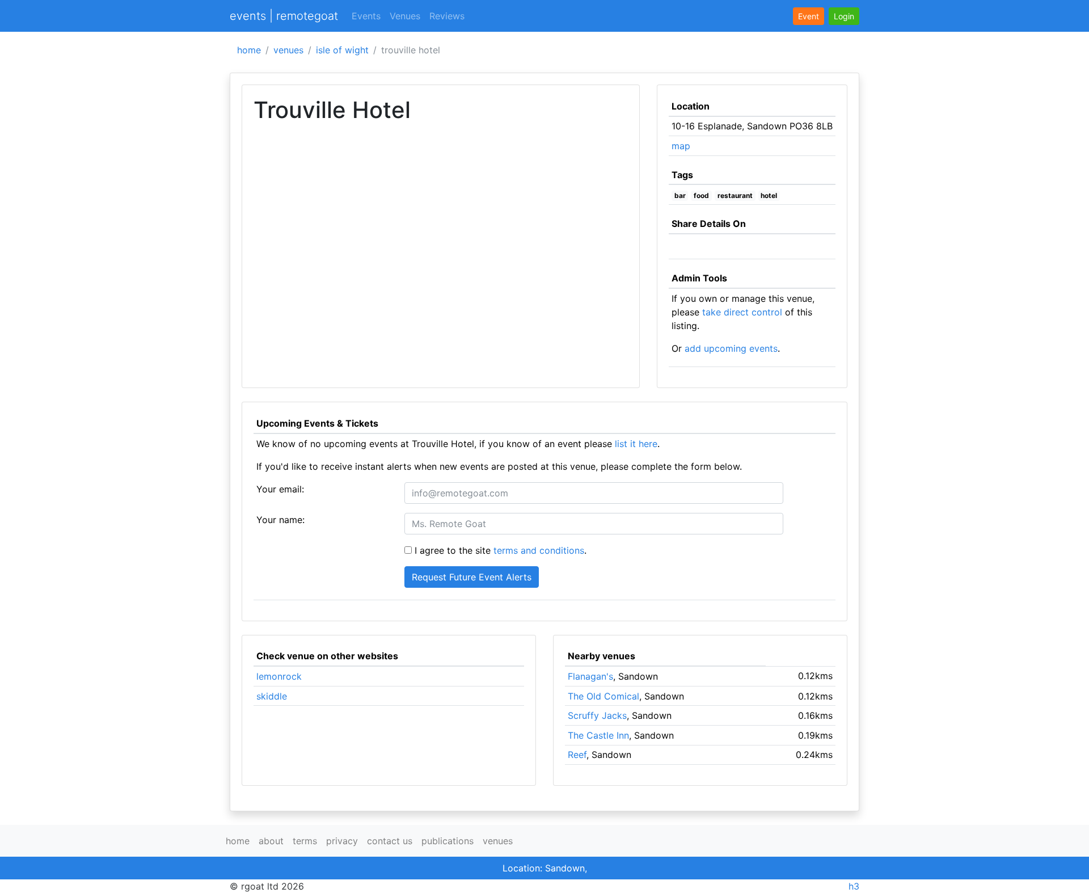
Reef (577, 754)
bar (680, 195)
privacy (342, 840)
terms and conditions (538, 550)
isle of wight (342, 50)
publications (447, 840)
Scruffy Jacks (597, 715)
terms (305, 840)
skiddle (271, 696)
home (249, 50)
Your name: (280, 519)
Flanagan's (590, 676)
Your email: (280, 489)
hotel (769, 195)
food (701, 195)
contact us (389, 840)
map (681, 145)
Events (366, 16)
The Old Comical (603, 696)
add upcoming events (731, 348)
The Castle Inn (598, 735)
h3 (854, 886)
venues (288, 50)
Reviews (447, 16)
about (271, 840)
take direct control (742, 312)
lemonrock (279, 676)
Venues (405, 16)
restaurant (735, 195)
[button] (844, 16)
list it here (636, 443)
